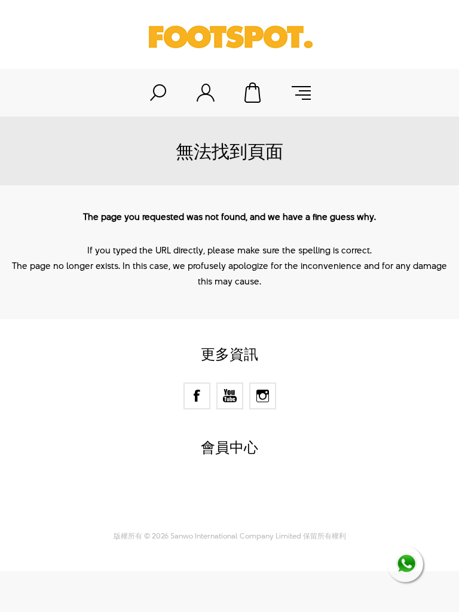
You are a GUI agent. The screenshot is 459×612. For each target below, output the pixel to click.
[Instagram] (262, 395)
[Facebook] (196, 395)
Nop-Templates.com (252, 508)
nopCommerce (251, 493)
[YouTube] (229, 395)
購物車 (253, 93)
